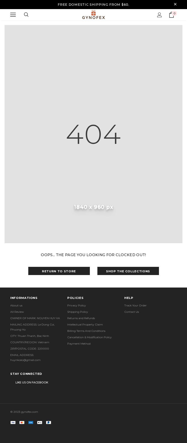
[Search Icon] (26, 15)
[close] (175, 4)
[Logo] (93, 14)
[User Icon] (159, 15)
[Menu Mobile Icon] (13, 15)
